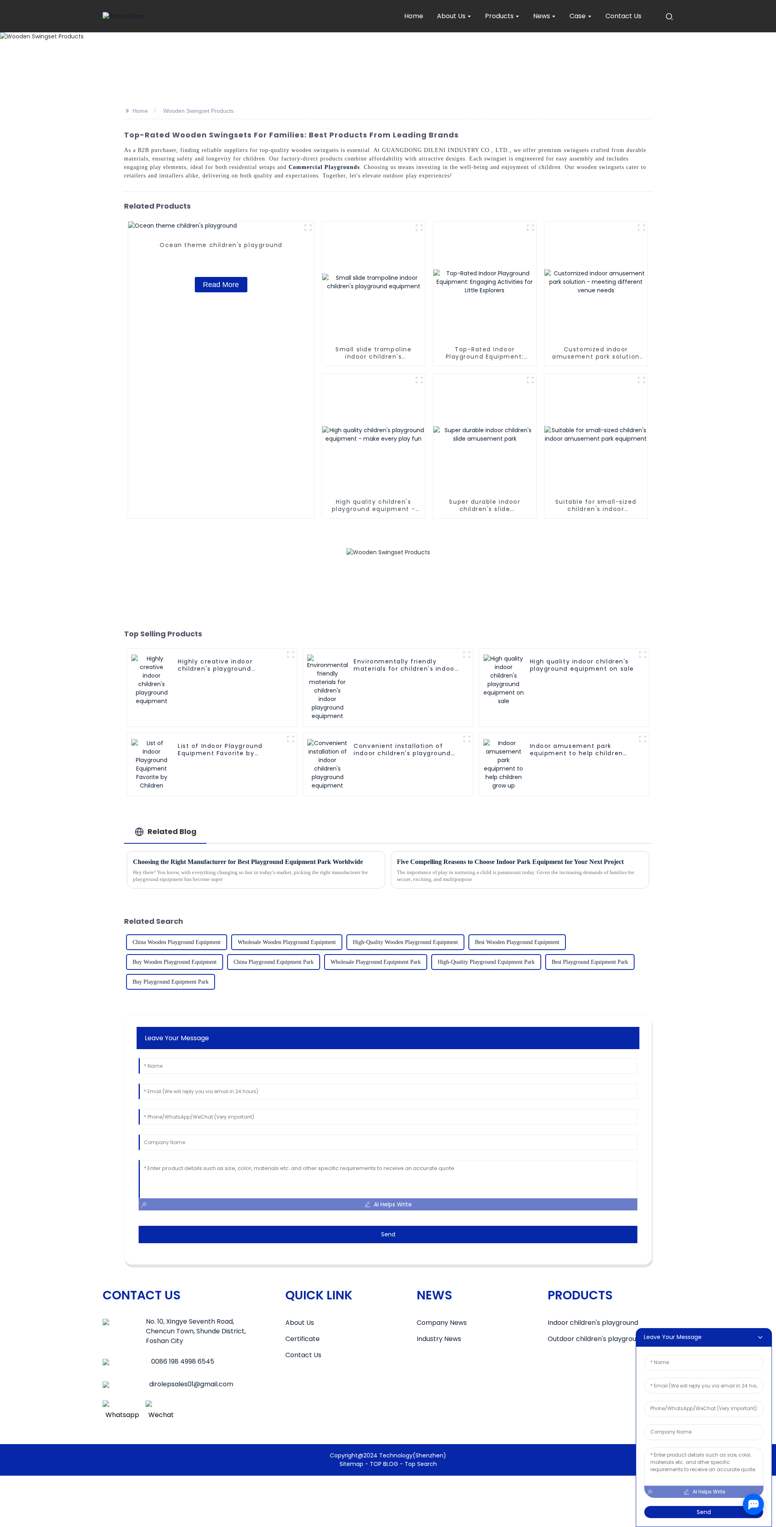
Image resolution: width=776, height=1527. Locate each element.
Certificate (302, 1338)
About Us (299, 1322)
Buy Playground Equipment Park (171, 982)
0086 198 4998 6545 (182, 1361)
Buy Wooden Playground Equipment (175, 962)
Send (388, 1234)
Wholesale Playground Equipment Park (376, 962)
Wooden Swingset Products (198, 111)
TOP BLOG (385, 1464)
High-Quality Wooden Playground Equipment (405, 942)
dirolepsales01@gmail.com (191, 1384)
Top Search (421, 1464)
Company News (442, 1322)
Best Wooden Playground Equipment (517, 942)
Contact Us (303, 1355)
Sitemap (351, 1464)
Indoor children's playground (593, 1322)
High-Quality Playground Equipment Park (486, 962)
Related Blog (172, 831)
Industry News (439, 1338)
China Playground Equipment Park (274, 962)
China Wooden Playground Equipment (177, 942)
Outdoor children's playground (596, 1338)
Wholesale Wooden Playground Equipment (287, 942)
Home (140, 111)
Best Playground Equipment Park (590, 962)
